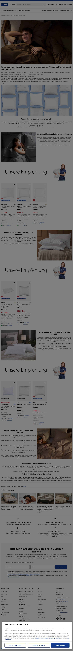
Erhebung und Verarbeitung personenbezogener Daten (46, 638)
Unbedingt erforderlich (39, 645)
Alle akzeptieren (60, 645)
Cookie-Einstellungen (15, 645)
